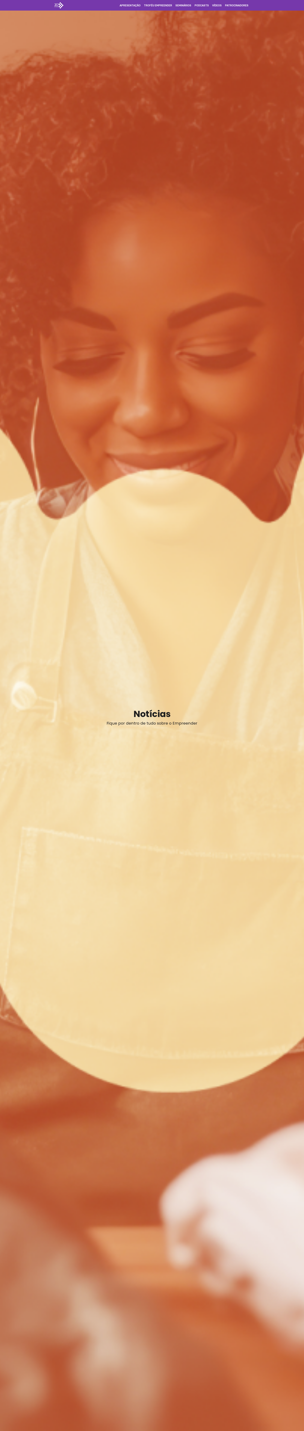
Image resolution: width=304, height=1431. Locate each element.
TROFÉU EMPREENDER (158, 5)
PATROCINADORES (236, 5)
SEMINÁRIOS (183, 5)
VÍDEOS (217, 5)
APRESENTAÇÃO (130, 5)
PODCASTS (202, 5)
